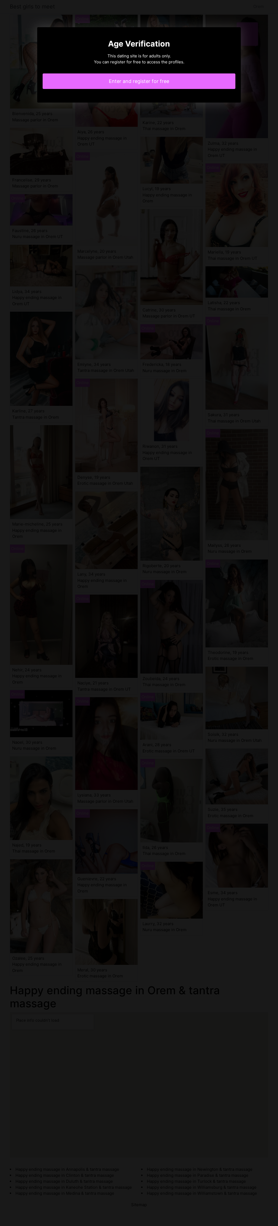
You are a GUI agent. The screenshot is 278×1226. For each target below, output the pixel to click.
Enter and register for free (139, 81)
